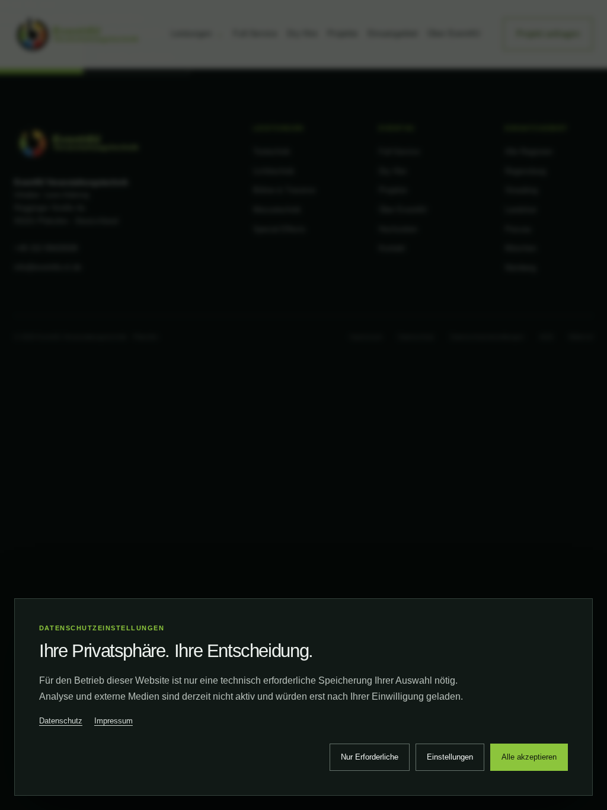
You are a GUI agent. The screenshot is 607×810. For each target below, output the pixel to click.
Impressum (113, 720)
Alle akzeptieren (529, 756)
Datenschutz (60, 720)
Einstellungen (450, 756)
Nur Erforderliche (369, 756)
